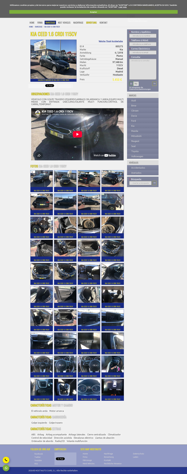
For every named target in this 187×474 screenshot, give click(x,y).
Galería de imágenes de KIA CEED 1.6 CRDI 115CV (53, 80)
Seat (133, 146)
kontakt (103, 22)
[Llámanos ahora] (6, 460)
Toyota (135, 151)
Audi (133, 100)
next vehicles (64, 22)
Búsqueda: (135, 179)
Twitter (37, 457)
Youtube (38, 460)
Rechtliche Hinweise (113, 463)
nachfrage (78, 22)
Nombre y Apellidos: (140, 32)
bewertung (91, 22)
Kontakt (107, 460)
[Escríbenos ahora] (6, 468)
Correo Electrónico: (139, 48)
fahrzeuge (50, 22)
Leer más (123, 7)
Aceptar (93, 12)
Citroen (135, 110)
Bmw (133, 105)
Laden (135, 457)
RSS (36, 464)
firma (40, 22)
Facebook (38, 454)
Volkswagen (137, 156)
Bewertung (109, 457)
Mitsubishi (136, 136)
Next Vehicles (89, 463)
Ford (133, 121)
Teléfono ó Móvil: (138, 40)
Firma (85, 457)
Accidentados (138, 168)
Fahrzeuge (87, 460)
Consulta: (134, 57)
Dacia (134, 116)
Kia (132, 126)
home (32, 22)
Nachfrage (108, 454)
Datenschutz (138, 454)
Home (85, 454)
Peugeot (135, 141)
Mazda (134, 131)
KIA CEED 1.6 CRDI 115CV (52, 27)
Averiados (136, 173)
